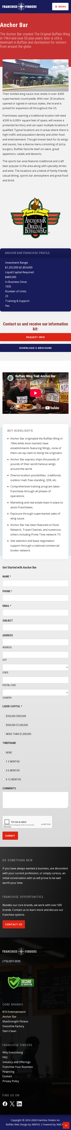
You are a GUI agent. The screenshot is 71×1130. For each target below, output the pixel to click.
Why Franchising (12, 1052)
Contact (7, 1076)
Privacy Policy (10, 1081)
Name (6, 576)
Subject (7, 620)
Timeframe (9, 743)
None (9, 752)
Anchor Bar (9, 1016)
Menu (62, 6)
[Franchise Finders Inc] (19, 6)
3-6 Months (13, 770)
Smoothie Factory (13, 1026)
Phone (7, 591)
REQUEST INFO (35, 337)
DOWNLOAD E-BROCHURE (35, 347)
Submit (10, 835)
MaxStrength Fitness (15, 1021)
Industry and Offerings (16, 1062)
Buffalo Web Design (17, 1124)
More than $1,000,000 (18, 734)
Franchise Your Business (17, 1067)
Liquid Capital (12, 706)
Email (6, 605)
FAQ (4, 1057)
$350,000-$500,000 (16, 716)
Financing (8, 1071)
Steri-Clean (9, 1031)
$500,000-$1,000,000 (17, 725)
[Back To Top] (66, 1125)
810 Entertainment (14, 1012)
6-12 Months (13, 779)
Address (7, 635)
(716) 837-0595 (11, 961)
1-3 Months (13, 761)
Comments (9, 788)
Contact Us (13, 924)
